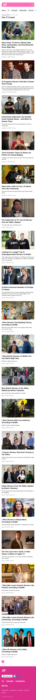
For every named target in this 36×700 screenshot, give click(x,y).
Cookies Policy (13, 690)
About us (21, 690)
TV (8, 10)
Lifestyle (14, 10)
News (4, 10)
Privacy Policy (5, 690)
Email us (4, 692)
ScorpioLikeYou (6, 15)
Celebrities (23, 10)
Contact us (26, 690)
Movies (31, 10)
